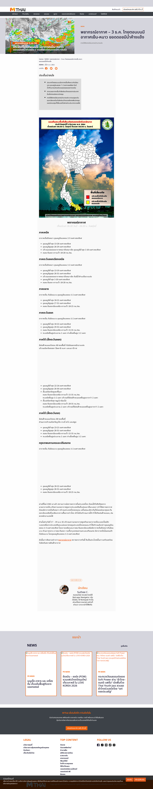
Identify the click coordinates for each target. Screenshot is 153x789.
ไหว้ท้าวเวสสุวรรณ (66, 763)
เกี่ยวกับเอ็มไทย (28, 753)
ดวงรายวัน (64, 755)
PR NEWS (31, 676)
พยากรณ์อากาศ (65, 540)
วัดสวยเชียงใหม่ (65, 747)
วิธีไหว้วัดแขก (65, 766)
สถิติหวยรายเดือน (66, 753)
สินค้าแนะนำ (116, 9)
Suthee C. (82, 592)
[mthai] (17, 9)
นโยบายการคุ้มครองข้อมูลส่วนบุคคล (36, 747)
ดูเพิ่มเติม (124, 646)
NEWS (83, 26)
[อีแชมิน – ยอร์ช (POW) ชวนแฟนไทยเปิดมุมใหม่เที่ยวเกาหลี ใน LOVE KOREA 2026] (76, 660)
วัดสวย (82, 14)
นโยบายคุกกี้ (27, 745)
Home (41, 59)
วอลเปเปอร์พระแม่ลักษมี (68, 769)
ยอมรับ (129, 779)
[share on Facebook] (46, 68)
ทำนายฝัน (25, 14)
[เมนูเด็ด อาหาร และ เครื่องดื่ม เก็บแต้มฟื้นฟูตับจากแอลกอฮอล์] (41, 662)
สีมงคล (62, 774)
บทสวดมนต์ (92, 14)
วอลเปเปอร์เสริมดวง (68, 14)
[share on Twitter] (51, 68)
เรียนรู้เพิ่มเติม (139, 779)
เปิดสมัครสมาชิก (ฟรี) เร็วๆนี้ (76, 728)
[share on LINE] (56, 68)
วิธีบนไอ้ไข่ (63, 761)
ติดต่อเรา (26, 750)
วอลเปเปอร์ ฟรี (65, 771)
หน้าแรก (15, 14)
